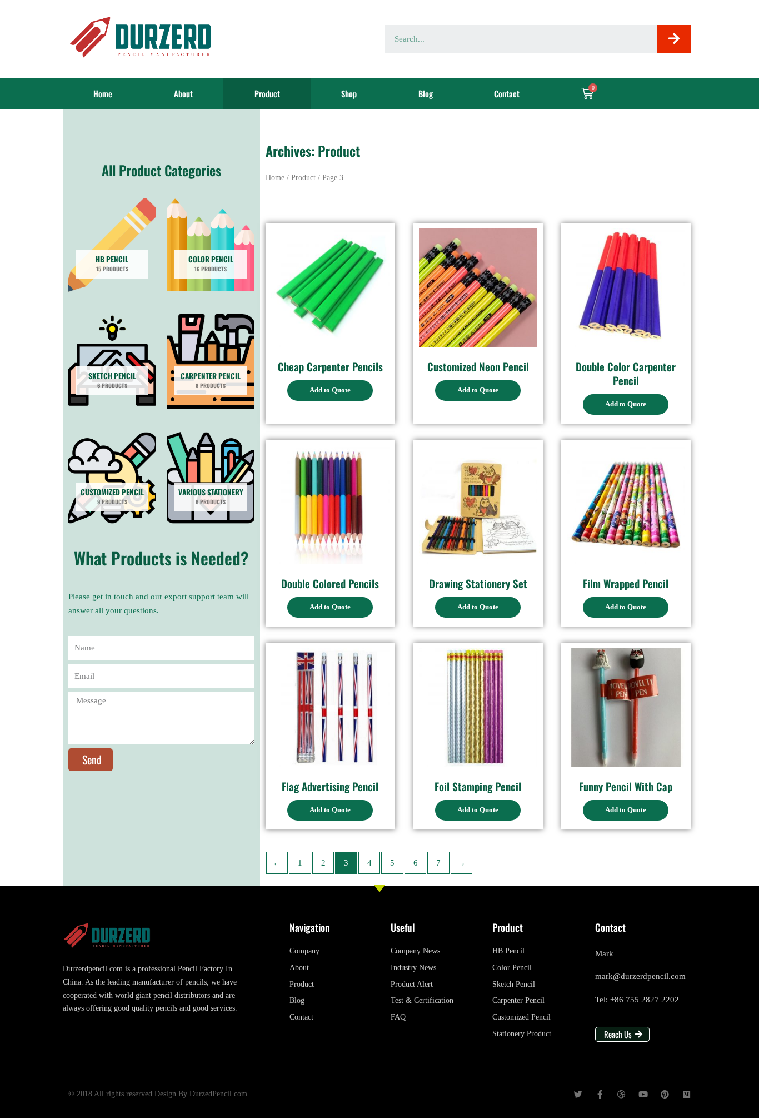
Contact (507, 93)
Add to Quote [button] (330, 390)
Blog (425, 93)
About (183, 93)
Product (267, 93)
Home (102, 93)
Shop (349, 93)
